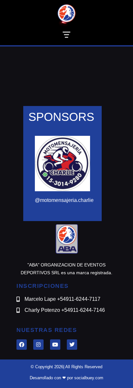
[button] (66, 35)
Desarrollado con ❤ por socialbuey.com (66, 377)
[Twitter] (72, 344)
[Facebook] (21, 344)
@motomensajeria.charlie (64, 200)
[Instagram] (38, 344)
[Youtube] (55, 344)
